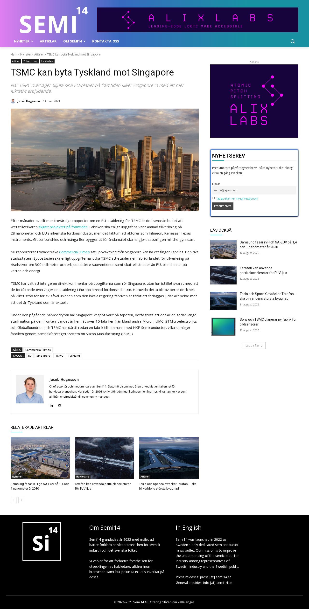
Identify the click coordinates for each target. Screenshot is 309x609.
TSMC (59, 355)
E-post (216, 184)
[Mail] (59, 404)
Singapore (43, 355)
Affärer (39, 54)
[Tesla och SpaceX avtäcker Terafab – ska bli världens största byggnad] (168, 458)
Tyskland (74, 355)
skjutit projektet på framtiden (63, 226)
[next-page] (21, 500)
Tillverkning (30, 61)
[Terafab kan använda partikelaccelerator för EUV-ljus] (104, 458)
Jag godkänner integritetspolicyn (237, 198)
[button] (292, 41)
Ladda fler (253, 345)
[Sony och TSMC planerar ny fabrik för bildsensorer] (223, 326)
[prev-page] (14, 500)
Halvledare (47, 61)
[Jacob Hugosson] (14, 101)
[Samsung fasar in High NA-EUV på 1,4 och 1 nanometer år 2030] (40, 458)
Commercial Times (74, 251)
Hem (14, 54)
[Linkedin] (51, 404)
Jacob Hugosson (29, 101)
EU (30, 355)
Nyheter (25, 54)
